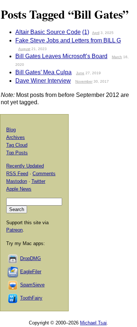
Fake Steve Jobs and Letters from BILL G (68, 40)
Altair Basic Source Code (48, 32)
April (95, 33)
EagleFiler (30, 271)
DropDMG (30, 258)
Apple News (18, 189)
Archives (15, 137)
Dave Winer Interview (43, 81)
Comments (44, 173)
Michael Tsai (93, 323)
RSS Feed (17, 173)
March (117, 57)
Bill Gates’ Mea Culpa (43, 72)
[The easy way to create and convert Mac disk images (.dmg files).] (13, 258)
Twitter (38, 181)
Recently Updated (25, 166)
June (80, 73)
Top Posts (17, 152)
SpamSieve (32, 284)
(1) (85, 32)
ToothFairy (31, 298)
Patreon (14, 230)
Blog (11, 129)
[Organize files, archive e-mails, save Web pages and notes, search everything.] (13, 271)
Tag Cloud (16, 145)
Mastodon (16, 181)
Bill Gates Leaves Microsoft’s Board (61, 56)
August (24, 49)
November (83, 81)
